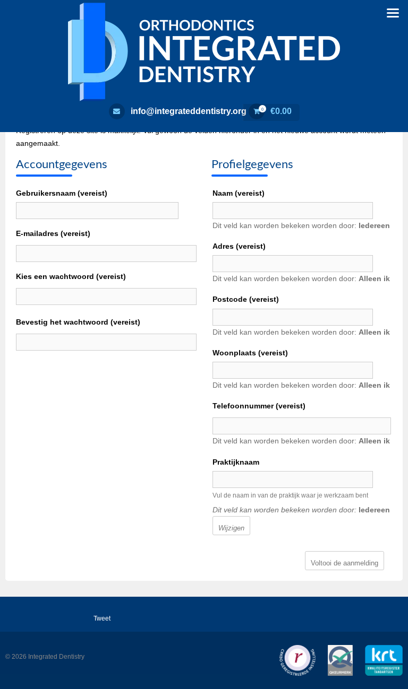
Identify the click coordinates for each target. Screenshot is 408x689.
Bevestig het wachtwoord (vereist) (78, 322)
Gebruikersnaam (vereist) (61, 193)
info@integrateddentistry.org (188, 111)
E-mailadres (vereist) (53, 233)
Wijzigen (231, 528)
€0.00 (276, 111)
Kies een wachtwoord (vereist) (71, 276)
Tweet (102, 618)
